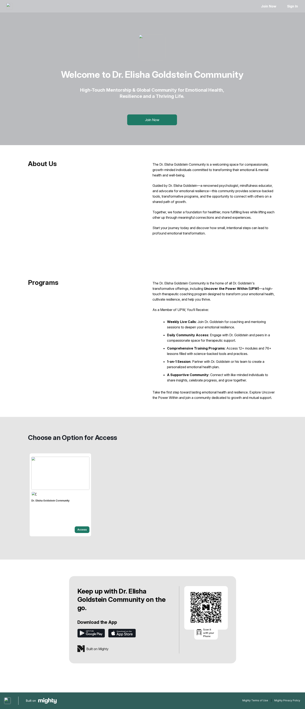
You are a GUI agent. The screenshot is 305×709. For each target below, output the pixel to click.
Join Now (268, 6)
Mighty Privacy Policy (287, 700)
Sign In (292, 6)
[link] (60, 495)
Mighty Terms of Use (255, 700)
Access (82, 529)
